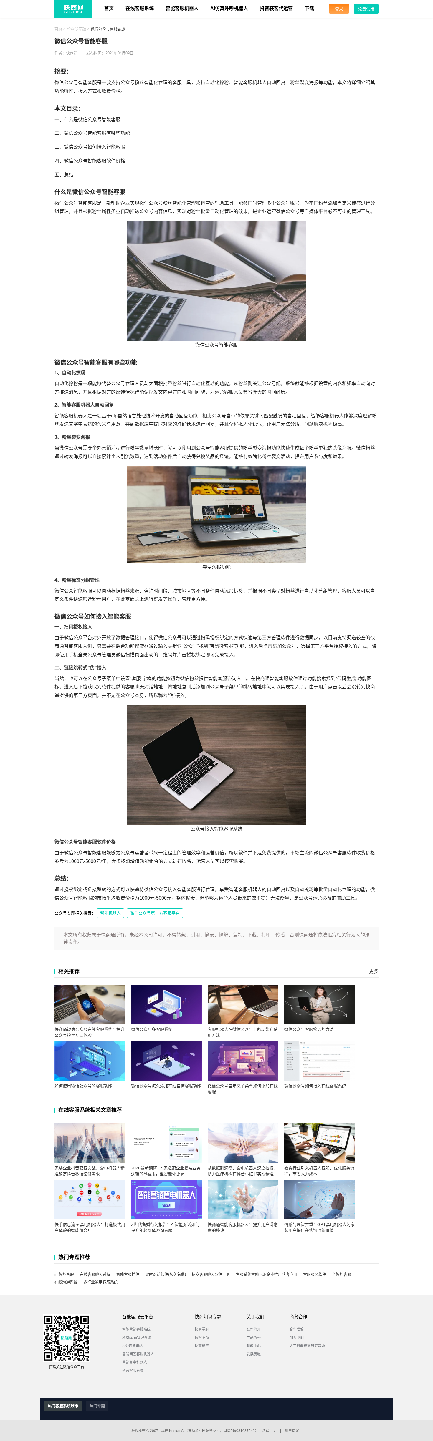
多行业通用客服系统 (100, 1282)
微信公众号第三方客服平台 (155, 913)
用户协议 (292, 1431)
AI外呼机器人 (132, 1346)
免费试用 (366, 8)
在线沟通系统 (65, 1282)
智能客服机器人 (182, 8)
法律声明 (269, 1431)
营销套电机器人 (134, 1362)
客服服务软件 (314, 1274)
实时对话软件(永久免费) (165, 1274)
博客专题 (202, 1338)
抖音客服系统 (132, 1371)
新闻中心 (254, 1346)
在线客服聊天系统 (95, 1274)
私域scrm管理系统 (136, 1338)
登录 (339, 8)
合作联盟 (297, 1329)
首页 (109, 8)
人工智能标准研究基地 (307, 1346)
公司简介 (254, 1329)
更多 (374, 971)
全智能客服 (341, 1274)
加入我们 (297, 1338)
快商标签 (202, 1346)
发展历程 (254, 1354)
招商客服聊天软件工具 (211, 1274)
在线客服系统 (139, 8)
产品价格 (254, 1338)
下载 (309, 8)
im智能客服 (64, 1274)
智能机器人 (110, 913)
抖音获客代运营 (276, 8)
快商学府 (202, 1329)
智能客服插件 (127, 1274)
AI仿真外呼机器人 (229, 8)
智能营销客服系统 (136, 1329)
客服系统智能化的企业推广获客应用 (266, 1274)
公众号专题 (76, 28)
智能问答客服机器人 (138, 1354)
